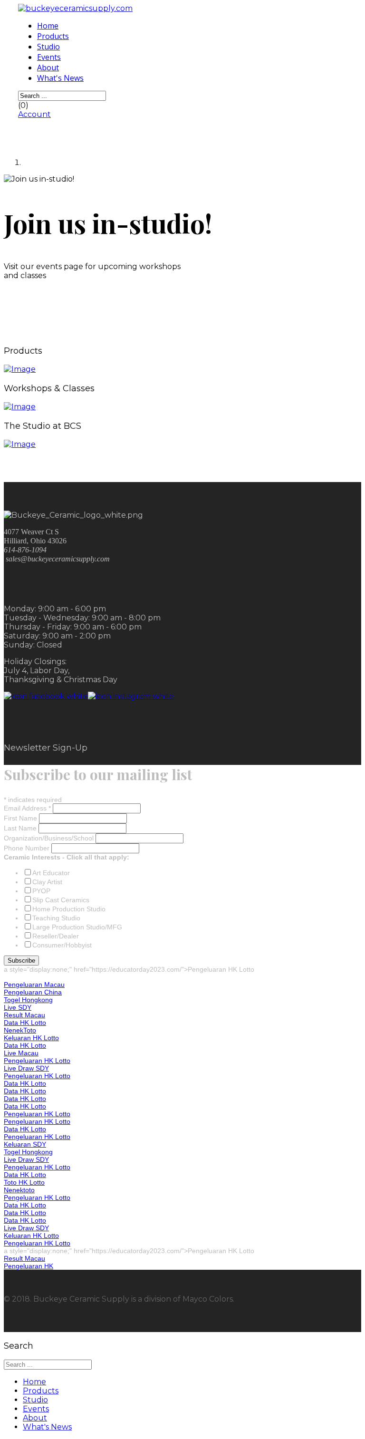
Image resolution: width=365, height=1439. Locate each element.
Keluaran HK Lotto (31, 1038)
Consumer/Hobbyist (62, 945)
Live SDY (17, 1007)
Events (49, 57)
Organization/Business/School (50, 838)
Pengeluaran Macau (34, 984)
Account (34, 114)
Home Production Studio (69, 909)
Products (53, 36)
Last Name (21, 828)
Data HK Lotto (25, 1022)
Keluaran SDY (25, 1144)
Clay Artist (47, 882)
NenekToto (20, 1030)
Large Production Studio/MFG (77, 927)
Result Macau (24, 1015)
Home (47, 25)
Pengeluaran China (33, 992)
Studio (48, 46)
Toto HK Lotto (24, 1182)
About (48, 67)
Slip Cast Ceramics (60, 900)
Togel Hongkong (28, 1000)
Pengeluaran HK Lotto (37, 1060)
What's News (60, 78)
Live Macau (21, 1053)
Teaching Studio (56, 918)
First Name (21, 818)
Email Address (27, 808)
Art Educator (51, 873)
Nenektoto (19, 1190)
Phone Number (27, 848)
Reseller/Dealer (55, 936)
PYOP (41, 891)
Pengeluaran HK (28, 1266)
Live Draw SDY (26, 1068)
